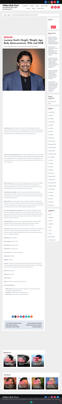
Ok (31, 402)
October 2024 (51, 150)
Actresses (50, 217)
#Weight (29, 46)
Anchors (28, 8)
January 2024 (51, 179)
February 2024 (51, 176)
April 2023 (50, 201)
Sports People (44, 5)
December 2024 (52, 144)
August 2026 (51, 112)
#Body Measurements (12, 46)
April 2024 (50, 169)
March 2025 (51, 137)
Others (33, 8)
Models (32, 5)
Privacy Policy (40, 8)
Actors (5, 37)
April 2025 (50, 134)
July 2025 (50, 125)
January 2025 (51, 141)
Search (50, 19)
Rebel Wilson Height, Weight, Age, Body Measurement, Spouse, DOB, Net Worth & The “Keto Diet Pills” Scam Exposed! (53, 74)
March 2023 (51, 205)
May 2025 (50, 131)
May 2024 (50, 166)
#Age (6, 46)
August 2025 (51, 121)
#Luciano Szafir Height (22, 46)
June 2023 (50, 195)
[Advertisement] (24, 26)
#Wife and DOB (35, 46)
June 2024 (50, 163)
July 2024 (50, 160)
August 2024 (51, 157)
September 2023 (52, 185)
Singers (37, 5)
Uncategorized (51, 239)
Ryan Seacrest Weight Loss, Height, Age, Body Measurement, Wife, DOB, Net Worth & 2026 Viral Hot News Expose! (53, 50)
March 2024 (51, 173)
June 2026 (50, 118)
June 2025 (50, 128)
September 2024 (52, 153)
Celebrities (25, 5)
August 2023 (51, 189)
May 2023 (50, 198)
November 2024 (52, 147)
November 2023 (52, 182)
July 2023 (50, 192)
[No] (60, 400)
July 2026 (50, 115)
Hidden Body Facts (11, 5)
